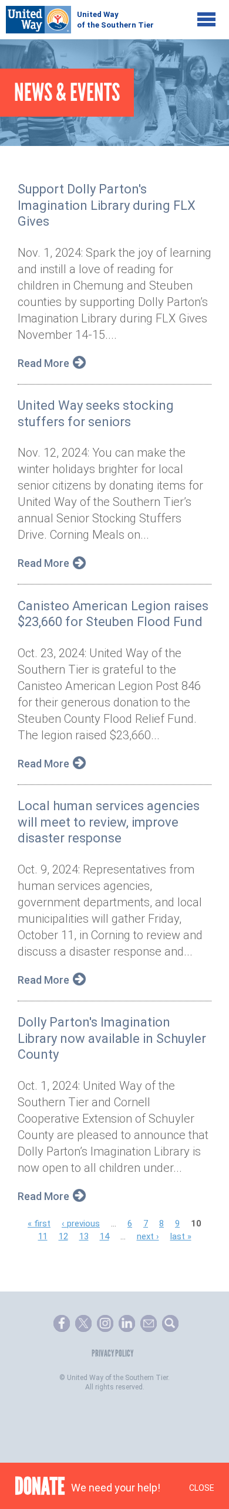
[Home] (79, 16)
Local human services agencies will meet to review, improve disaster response (109, 821)
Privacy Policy (112, 1353)
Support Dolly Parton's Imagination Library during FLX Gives (107, 205)
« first (39, 1223)
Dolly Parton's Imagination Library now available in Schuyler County (112, 1038)
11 (43, 1236)
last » (180, 1236)
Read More (43, 363)
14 (104, 1236)
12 (63, 1236)
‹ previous (81, 1223)
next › (148, 1236)
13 (84, 1236)
